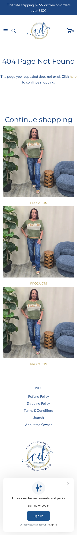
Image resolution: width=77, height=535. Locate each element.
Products (38, 203)
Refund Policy (38, 396)
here (73, 76)
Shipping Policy (38, 403)
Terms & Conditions (38, 410)
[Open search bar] (15, 30)
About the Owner (38, 424)
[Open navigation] (5, 30)
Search (38, 417)
